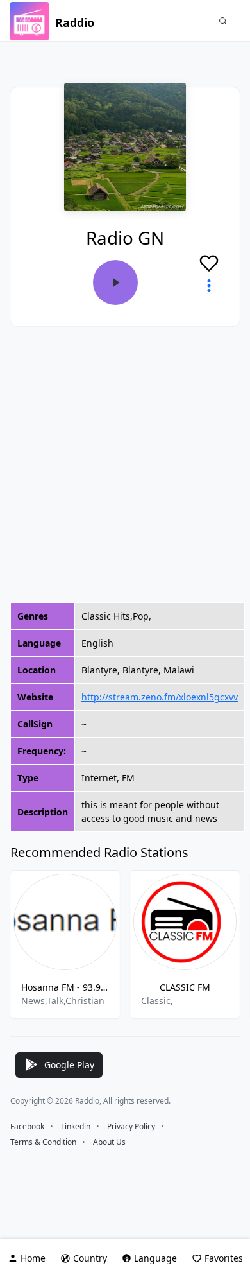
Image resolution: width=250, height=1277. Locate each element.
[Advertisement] (125, 464)
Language (155, 1258)
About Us (109, 1141)
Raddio (74, 22)
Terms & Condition (43, 1141)
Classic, (157, 1001)
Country (90, 1258)
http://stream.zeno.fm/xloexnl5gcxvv (159, 697)
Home (33, 1258)
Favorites (223, 1258)
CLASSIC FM (185, 987)
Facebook (27, 1126)
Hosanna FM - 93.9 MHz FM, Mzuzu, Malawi (65, 987)
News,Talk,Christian (62, 1001)
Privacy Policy (131, 1126)
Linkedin (75, 1126)
